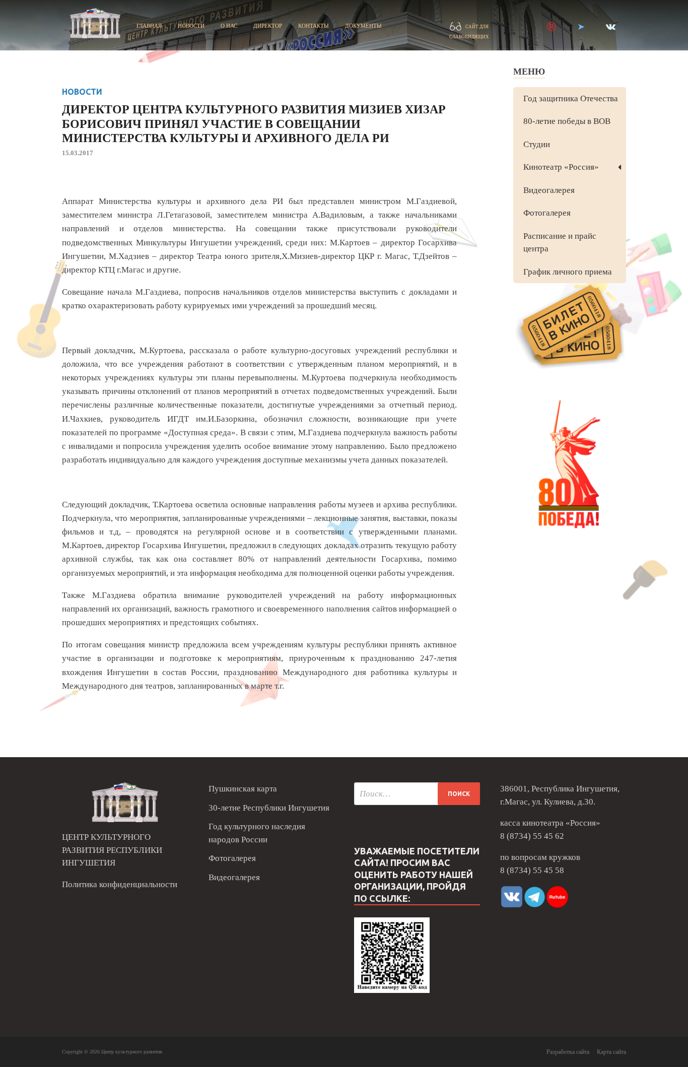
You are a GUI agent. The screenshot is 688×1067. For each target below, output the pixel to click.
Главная (149, 26)
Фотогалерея (547, 213)
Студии (536, 144)
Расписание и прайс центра (559, 242)
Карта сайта (611, 1051)
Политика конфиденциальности (119, 884)
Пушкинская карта (243, 788)
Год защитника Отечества (570, 98)
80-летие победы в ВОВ (566, 121)
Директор (267, 26)
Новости (191, 26)
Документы (363, 26)
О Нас (229, 26)
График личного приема (567, 272)
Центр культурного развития (131, 1051)
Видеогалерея (549, 190)
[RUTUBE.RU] (551, 27)
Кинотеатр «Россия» (561, 167)
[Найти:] (417, 793)
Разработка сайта (567, 1051)
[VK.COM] (610, 27)
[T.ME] (581, 27)
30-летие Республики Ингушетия (269, 808)
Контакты (313, 26)
